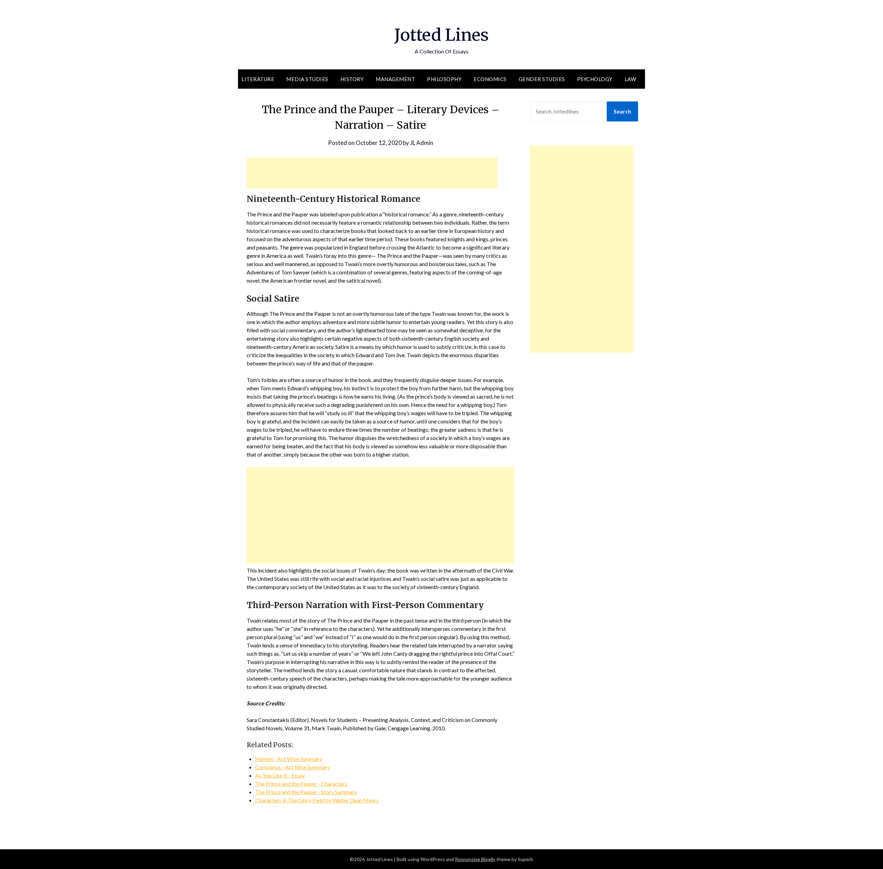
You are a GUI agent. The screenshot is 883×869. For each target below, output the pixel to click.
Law (630, 79)
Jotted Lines (441, 35)
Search (622, 111)
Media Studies (307, 79)
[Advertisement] (372, 172)
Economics (490, 79)
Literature (257, 79)
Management (395, 79)
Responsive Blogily (475, 859)
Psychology (595, 79)
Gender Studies (542, 79)
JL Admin (421, 142)
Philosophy (444, 79)
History (352, 79)
